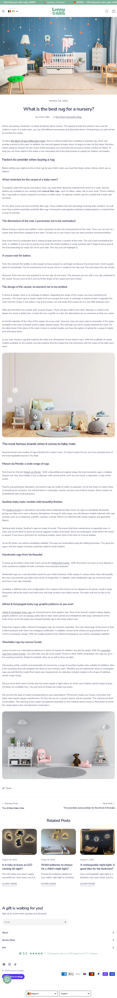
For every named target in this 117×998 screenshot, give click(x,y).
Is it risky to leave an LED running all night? (17, 867)
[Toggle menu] (3, 11)
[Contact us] (7, 979)
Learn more (9, 883)
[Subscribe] (65, 922)
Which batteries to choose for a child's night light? (56, 867)
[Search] (107, 11)
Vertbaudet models (60, 562)
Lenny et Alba (17, 970)
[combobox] (42, 993)
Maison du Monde (32, 472)
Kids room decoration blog (68, 117)
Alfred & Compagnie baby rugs (17, 612)
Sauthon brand (13, 510)
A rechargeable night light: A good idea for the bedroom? (97, 867)
